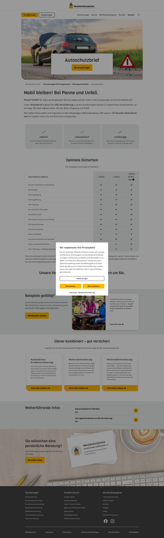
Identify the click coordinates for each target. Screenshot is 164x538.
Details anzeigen (82, 278)
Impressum (73, 292)
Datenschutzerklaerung (86, 292)
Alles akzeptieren (94, 286)
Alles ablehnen (70, 286)
